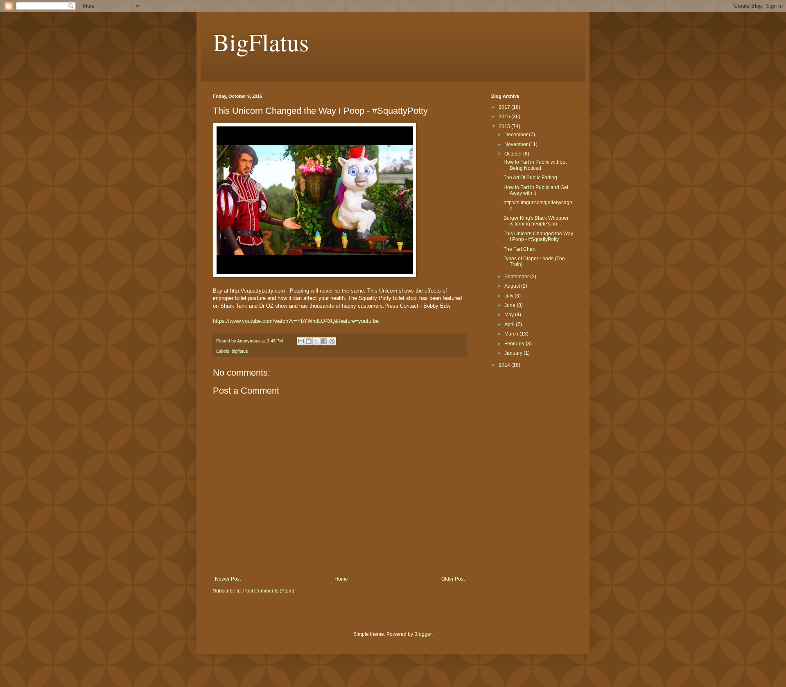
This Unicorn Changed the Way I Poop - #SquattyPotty (538, 236)
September (517, 276)
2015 (505, 126)
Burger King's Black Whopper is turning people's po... (536, 221)
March (511, 334)
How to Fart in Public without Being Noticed (535, 165)
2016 (505, 116)
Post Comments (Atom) (268, 591)
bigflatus (240, 351)
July (509, 296)
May (509, 315)
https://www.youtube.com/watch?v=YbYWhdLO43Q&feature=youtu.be (296, 321)
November (516, 144)
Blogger (422, 634)
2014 (505, 365)
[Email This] (301, 341)
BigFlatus (261, 41)
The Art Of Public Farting (530, 177)
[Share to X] (316, 341)
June (510, 305)
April (510, 324)
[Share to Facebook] (324, 341)
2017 (505, 107)
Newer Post (228, 579)
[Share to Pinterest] (332, 341)
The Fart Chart (519, 249)
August (512, 286)
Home (341, 579)
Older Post (453, 579)
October (513, 154)
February (515, 344)
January (514, 353)
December (516, 134)
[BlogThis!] (309, 341)
